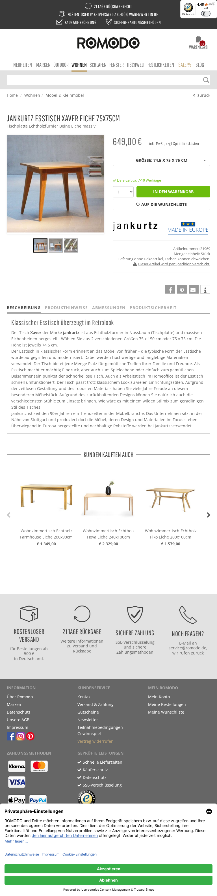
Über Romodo (20, 696)
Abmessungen (108, 307)
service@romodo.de (187, 648)
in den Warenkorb (173, 191)
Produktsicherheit (153, 307)
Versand (80, 646)
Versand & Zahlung (95, 704)
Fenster (116, 64)
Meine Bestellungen (167, 704)
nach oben (106, 588)
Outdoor (61, 64)
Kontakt (84, 696)
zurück (204, 95)
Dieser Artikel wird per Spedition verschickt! (174, 263)
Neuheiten (22, 64)
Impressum (17, 727)
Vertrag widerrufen (95, 741)
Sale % (184, 64)
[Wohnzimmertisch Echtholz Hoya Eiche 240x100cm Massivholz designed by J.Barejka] (108, 495)
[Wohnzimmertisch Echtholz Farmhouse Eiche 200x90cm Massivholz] (46, 495)
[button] (198, 43)
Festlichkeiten (160, 64)
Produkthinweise (66, 307)
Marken (43, 64)
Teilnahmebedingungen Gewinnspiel (100, 730)
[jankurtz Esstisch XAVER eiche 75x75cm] (40, 246)
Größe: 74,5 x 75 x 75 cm (161, 160)
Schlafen (98, 64)
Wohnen (79, 64)
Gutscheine (88, 712)
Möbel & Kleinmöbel (64, 95)
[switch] (206, 13)
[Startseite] (108, 43)
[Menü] (213, 3)
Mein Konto (159, 696)
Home (12, 95)
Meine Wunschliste (166, 712)
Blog (200, 64)
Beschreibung (24, 307)
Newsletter (87, 719)
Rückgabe (82, 651)
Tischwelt (136, 64)
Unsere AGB (18, 719)
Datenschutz (19, 712)
